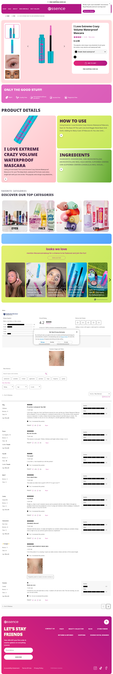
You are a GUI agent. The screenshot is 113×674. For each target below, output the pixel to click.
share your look (56, 257)
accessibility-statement (12, 668)
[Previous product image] (28, 46)
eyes (14, 16)
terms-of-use (26, 668)
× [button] (109, 4)
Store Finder (102, 629)
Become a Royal (89, 11)
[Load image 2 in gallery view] (12, 46)
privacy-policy (38, 668)
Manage (43, 342)
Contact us (50, 629)
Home (8, 16)
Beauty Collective (76, 629)
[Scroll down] (12, 77)
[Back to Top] (106, 622)
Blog (90, 629)
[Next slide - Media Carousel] (110, 280)
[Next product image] (64, 46)
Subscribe (18, 657)
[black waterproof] (75, 57)
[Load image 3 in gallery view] (12, 62)
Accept (66, 342)
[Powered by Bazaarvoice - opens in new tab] (101, 300)
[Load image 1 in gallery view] (12, 31)
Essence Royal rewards (99, 635)
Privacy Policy (64, 336)
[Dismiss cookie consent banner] (76, 332)
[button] (4, 9)
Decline (52, 342)
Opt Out (42, 339)
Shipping (81, 635)
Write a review (92, 37)
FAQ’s (62, 629)
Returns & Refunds (65, 635)
